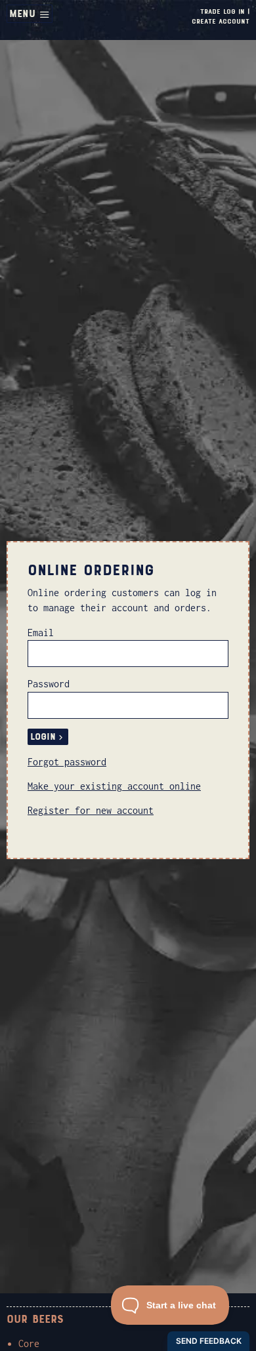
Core (28, 1343)
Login (43, 737)
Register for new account (91, 810)
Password (49, 683)
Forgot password (67, 761)
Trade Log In (222, 11)
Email (41, 632)
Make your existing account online (114, 786)
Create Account (220, 21)
